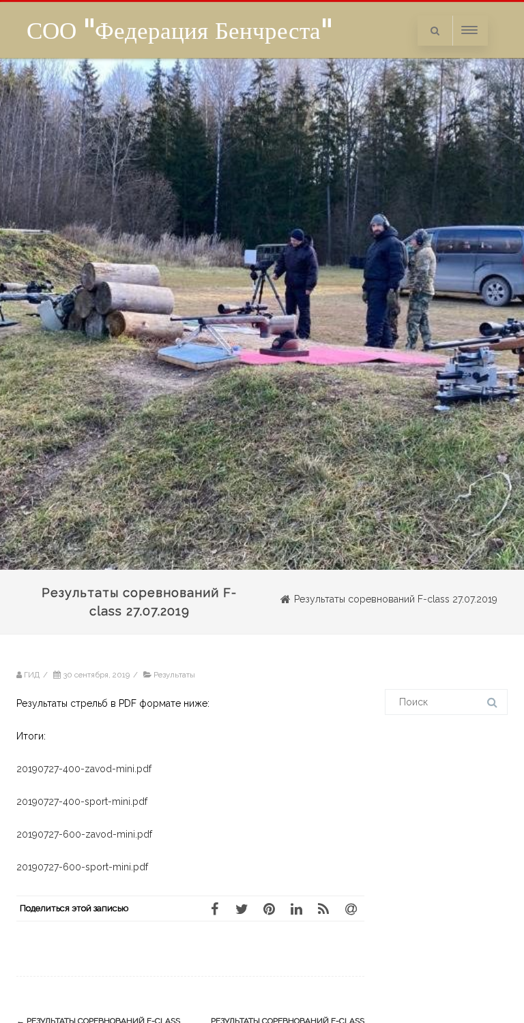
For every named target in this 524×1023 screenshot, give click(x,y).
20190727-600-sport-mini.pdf (82, 866)
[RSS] (323, 908)
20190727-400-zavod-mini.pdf (83, 768)
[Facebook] (214, 908)
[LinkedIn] (296, 908)
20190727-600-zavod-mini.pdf (84, 834)
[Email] (350, 908)
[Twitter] (241, 908)
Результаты (174, 675)
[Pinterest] (268, 908)
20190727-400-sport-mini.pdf (81, 801)
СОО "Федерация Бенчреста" (179, 30)
